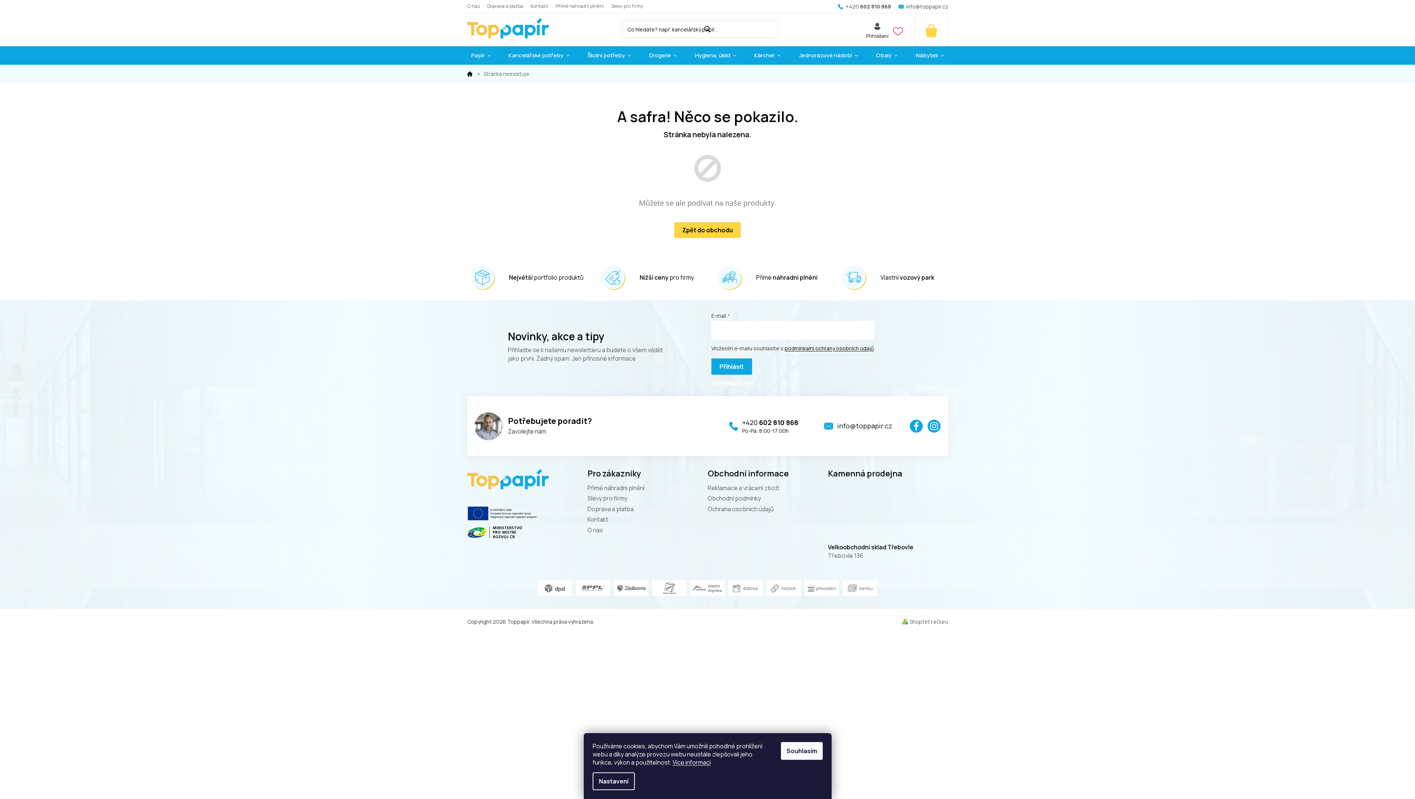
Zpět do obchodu (707, 230)
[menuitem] (481, 55)
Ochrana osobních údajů (741, 509)
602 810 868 (770, 422)
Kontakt (539, 6)
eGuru (940, 621)
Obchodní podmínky (734, 498)
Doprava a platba (505, 6)
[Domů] (470, 74)
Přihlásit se (728, 369)
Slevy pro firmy (627, 6)
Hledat (785, 28)
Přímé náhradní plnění (580, 6)
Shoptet (920, 621)
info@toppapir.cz (864, 425)
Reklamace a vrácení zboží (743, 488)
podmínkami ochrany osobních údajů (829, 348)
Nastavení (614, 781)
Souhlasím (801, 751)
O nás (473, 6)
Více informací (692, 762)
